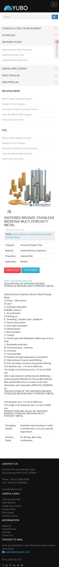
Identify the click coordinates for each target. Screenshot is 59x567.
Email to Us (12, 270)
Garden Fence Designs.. (14, 104)
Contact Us (7, 535)
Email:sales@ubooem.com (18, 281)
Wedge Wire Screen (14, 69)
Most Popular (11, 75)
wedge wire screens (12, 506)
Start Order (30, 270)
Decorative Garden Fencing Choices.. (20, 109)
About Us (6, 526)
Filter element (8, 503)
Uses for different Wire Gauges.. (17, 114)
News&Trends (9, 529)
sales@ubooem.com (12, 489)
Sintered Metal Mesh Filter (15, 60)
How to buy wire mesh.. (13, 120)
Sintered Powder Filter (13, 55)
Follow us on (11, 559)
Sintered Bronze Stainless (25, 234)
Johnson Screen (10, 516)
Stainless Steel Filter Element (21, 28)
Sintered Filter (12, 42)
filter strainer (8, 512)
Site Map (6, 532)
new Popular (10, 82)
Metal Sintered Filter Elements (17, 50)
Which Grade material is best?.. (17, 99)
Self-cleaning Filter (11, 499)
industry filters (9, 509)
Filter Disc (9, 35)
